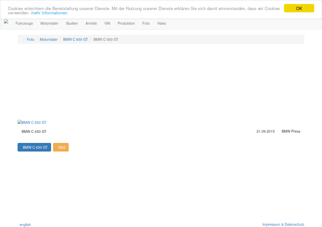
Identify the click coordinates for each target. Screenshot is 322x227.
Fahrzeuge (24, 23)
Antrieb (91, 23)
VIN (107, 23)
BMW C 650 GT (75, 39)
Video (161, 23)
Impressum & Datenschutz (282, 224)
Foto (146, 23)
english (24, 224)
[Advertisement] (161, 84)
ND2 (60, 147)
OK (299, 8)
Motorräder (49, 23)
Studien (72, 23)
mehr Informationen (49, 13)
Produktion (126, 23)
